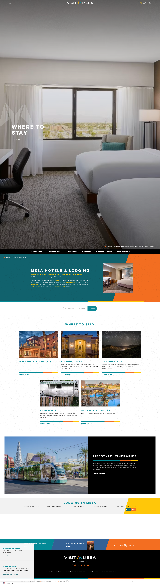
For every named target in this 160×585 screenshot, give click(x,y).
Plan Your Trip (9, 3)
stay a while (35, 286)
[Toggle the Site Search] (150, 3)
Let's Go (16, 139)
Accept (15, 574)
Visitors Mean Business (76, 571)
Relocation (49, 571)
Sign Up (6, 555)
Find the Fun (100, 474)
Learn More (7, 574)
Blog (91, 571)
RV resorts (34, 284)
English (8, 583)
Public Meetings (109, 571)
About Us (60, 571)
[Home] (80, 2)
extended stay (59, 286)
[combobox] (8, 583)
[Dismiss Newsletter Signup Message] (32, 545)
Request (69, 546)
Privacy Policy (137, 581)
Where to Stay (23, 3)
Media (97, 571)
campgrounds (70, 282)
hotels (57, 280)
